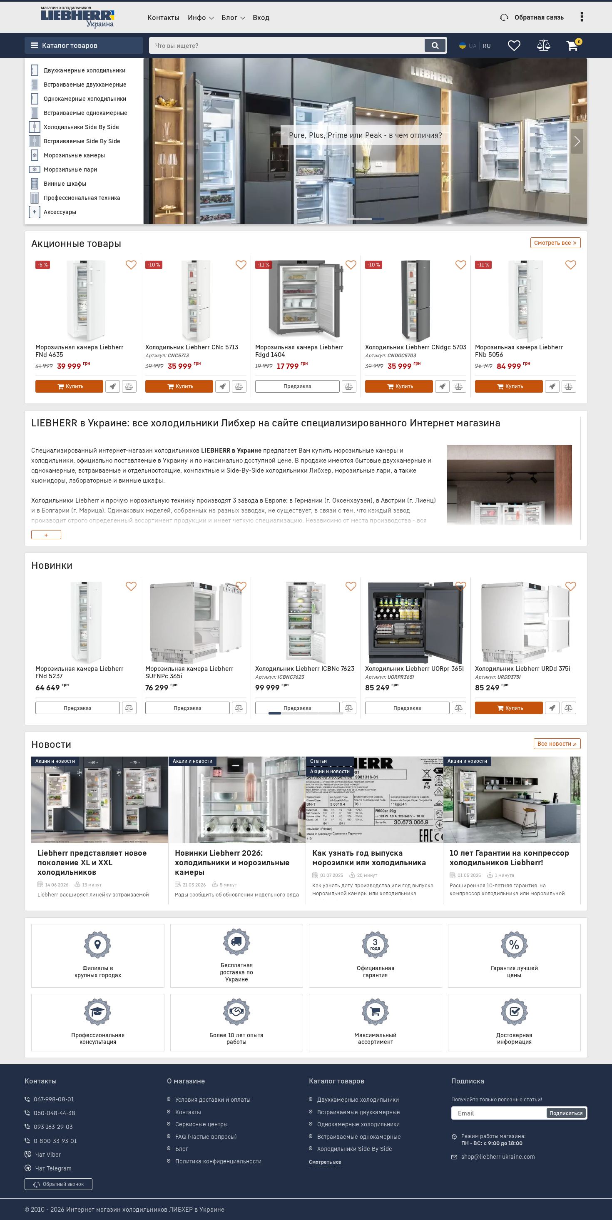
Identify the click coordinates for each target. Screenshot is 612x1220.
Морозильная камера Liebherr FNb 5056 (519, 354)
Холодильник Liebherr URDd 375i (522, 672)
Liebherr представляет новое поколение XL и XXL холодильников (92, 862)
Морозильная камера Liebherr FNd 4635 (79, 354)
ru (487, 45)
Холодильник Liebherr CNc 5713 (191, 351)
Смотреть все (325, 1162)
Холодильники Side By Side (354, 1148)
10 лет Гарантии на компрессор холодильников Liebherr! (509, 857)
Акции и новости (55, 761)
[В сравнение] (129, 386)
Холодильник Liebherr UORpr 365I (414, 672)
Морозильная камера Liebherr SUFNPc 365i (189, 676)
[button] (577, 141)
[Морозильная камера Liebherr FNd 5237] (86, 623)
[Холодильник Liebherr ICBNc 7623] (305, 623)
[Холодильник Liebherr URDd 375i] (525, 623)
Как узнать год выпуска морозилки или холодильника (369, 857)
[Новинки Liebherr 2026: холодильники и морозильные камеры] (237, 800)
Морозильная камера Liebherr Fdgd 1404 (299, 354)
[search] (435, 45)
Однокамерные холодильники (358, 1124)
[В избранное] (131, 265)
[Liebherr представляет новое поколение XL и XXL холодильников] (99, 800)
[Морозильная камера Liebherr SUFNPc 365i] (195, 623)
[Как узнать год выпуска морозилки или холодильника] (374, 800)
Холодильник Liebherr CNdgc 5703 (415, 351)
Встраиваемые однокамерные (359, 1136)
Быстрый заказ (112, 386)
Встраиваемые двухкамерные (358, 1111)
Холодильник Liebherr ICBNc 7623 (304, 672)
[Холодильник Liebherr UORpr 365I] (415, 623)
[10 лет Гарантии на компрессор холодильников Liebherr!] (511, 800)
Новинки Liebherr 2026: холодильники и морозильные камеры (232, 862)
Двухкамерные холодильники (358, 1099)
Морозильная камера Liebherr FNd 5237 (79, 676)
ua (473, 45)
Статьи (318, 761)
